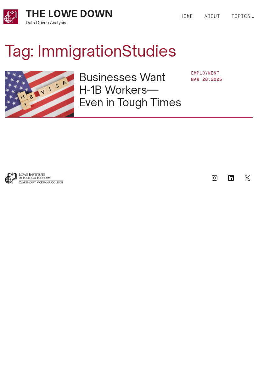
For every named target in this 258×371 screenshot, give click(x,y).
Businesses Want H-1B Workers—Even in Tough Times (130, 89)
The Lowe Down (69, 13)
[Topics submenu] (253, 16)
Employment (205, 73)
